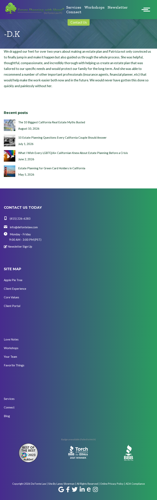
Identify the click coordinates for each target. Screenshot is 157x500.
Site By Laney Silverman (61, 483)
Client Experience (15, 288)
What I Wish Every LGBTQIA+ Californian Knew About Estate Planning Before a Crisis (73, 153)
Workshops (11, 348)
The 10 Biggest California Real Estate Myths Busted (51, 122)
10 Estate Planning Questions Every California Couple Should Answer (62, 137)
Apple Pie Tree (13, 280)
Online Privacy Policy (111, 483)
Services (9, 398)
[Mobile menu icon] (146, 9)
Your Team (10, 356)
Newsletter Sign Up (19, 246)
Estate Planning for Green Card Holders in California (51, 168)
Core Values (11, 297)
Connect (9, 407)
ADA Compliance (135, 483)
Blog (7, 416)
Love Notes (11, 339)
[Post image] (9, 125)
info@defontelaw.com (23, 227)
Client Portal (12, 306)
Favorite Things (14, 365)
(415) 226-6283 (19, 218)
